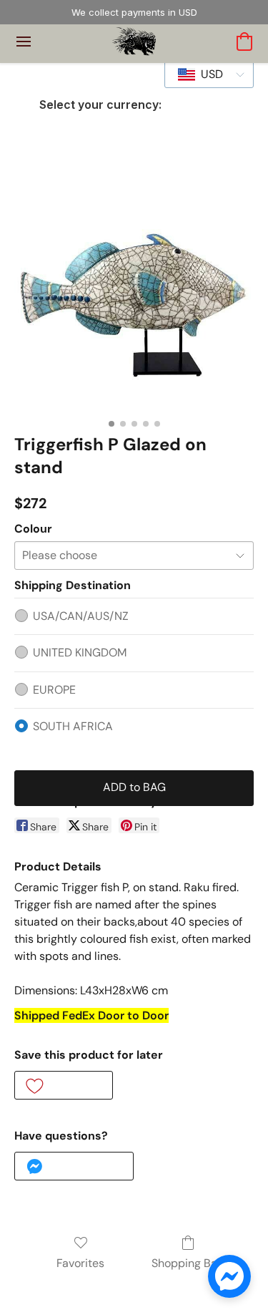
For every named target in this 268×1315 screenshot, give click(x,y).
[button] (134, 41)
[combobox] (209, 74)
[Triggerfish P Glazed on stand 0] (134, 292)
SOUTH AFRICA (73, 726)
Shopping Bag (188, 1263)
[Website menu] (24, 41)
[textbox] (207, 74)
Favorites (80, 1263)
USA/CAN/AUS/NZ (81, 615)
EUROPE (54, 689)
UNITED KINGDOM (79, 652)
